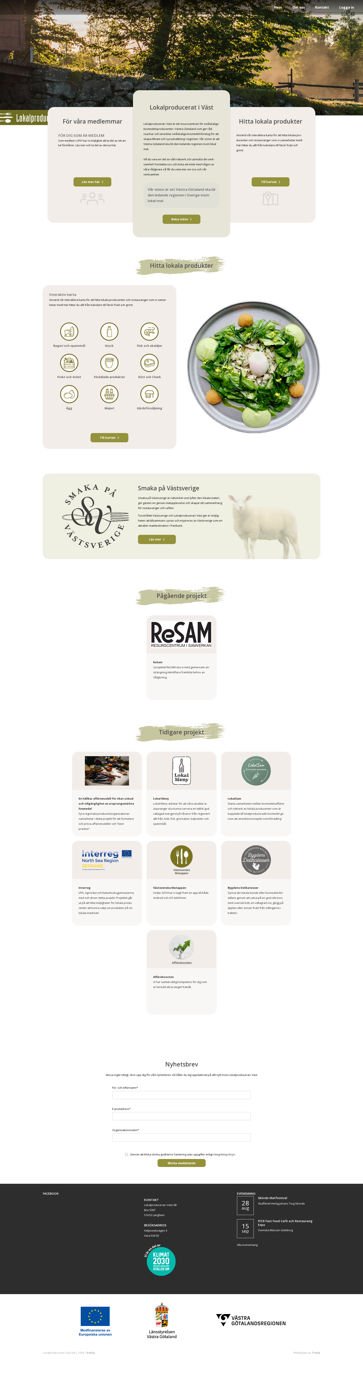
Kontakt (322, 7)
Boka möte (179, 219)
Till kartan (269, 182)
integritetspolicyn (224, 1154)
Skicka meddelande (182, 1163)
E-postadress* (121, 1109)
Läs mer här (91, 182)
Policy (91, 1353)
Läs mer (155, 539)
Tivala (316, 1353)
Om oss (298, 7)
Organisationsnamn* (125, 1130)
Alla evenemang (247, 1245)
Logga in (346, 7)
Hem (278, 7)
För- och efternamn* (125, 1088)
